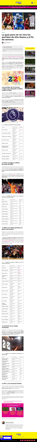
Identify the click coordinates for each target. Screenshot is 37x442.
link (8, 396)
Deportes (3, 32)
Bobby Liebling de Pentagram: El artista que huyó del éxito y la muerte (29, 88)
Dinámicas (21, 7)
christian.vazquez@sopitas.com (10, 423)
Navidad (19, 95)
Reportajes (13, 7)
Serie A (12, 418)
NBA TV (19, 272)
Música (26, 78)
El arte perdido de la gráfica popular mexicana (29, 56)
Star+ (19, 267)
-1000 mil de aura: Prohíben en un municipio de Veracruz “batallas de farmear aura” (30, 72)
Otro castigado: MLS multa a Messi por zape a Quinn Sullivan (30, 64)
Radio (24, 7)
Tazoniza (15, 418)
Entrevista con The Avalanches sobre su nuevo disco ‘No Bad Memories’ (29, 80)
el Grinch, (11, 239)
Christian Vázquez (8, 42)
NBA (4, 418)
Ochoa (13, 174)
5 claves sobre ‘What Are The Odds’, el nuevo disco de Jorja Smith (29, 95)
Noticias (26, 70)
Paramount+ (21, 129)
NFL (6, 418)
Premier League (9, 418)
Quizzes (17, 7)
